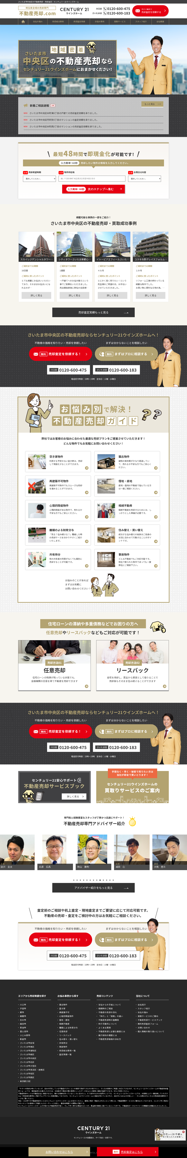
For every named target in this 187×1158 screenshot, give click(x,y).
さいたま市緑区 (27, 1054)
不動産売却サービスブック (150, 1020)
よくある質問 (104, 1027)
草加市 (23, 1027)
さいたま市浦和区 (28, 1050)
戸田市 (23, 1008)
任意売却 (63, 1031)
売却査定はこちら (128, 1152)
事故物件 (63, 1046)
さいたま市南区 (27, 1046)
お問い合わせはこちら (59, 1152)
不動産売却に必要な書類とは (111, 1031)
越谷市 (23, 1024)
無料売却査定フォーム (148, 1024)
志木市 (23, 1020)
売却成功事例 (58, 21)
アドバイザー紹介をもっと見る (93, 888)
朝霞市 (23, 1016)
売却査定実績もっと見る (93, 312)
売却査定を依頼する (151, 11)
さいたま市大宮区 (28, 1066)
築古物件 (63, 1004)
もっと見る (150, 104)
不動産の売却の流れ (107, 1012)
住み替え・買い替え (68, 1039)
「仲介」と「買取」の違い (110, 1016)
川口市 (23, 1004)
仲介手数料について (107, 1024)
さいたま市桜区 (27, 1073)
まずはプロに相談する (127, 353)
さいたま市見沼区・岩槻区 (32, 1069)
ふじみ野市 (25, 1035)
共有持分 (63, 1043)
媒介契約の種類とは (107, 1035)
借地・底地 (64, 1020)
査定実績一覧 (65, 1054)
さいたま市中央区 (28, 1058)
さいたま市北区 (27, 1062)
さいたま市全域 (27, 1043)
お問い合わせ (144, 1027)
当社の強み (38, 21)
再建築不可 (64, 1012)
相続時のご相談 (105, 1008)
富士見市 (24, 1031)
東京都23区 (25, 1081)
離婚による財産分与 (68, 1027)
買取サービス (120, 21)
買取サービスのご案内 (148, 1016)
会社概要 (160, 21)
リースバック (65, 1035)
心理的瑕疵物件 (66, 1016)
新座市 (23, 1039)
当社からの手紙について (109, 1004)
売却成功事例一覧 (67, 1050)
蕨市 (22, 1012)
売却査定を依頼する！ (61, 353)
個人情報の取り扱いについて (151, 1031)
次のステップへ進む (91, 189)
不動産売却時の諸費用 (108, 1020)
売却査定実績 (79, 21)
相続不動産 (64, 1024)
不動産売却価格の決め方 (109, 1039)
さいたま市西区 (27, 1077)
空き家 (62, 1008)
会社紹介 (142, 1004)
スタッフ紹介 (141, 21)
